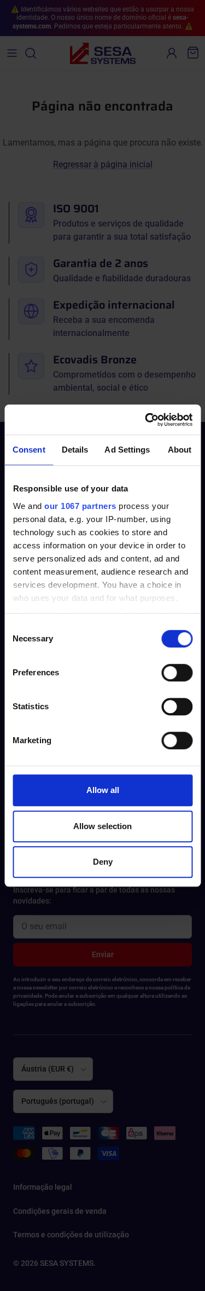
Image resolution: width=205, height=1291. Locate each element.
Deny (103, 861)
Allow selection (102, 826)
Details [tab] (75, 449)
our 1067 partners (80, 506)
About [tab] (180, 449)
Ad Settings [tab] (127, 449)
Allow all (102, 790)
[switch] (176, 672)
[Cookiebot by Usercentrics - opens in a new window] (145, 420)
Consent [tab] (29, 449)
